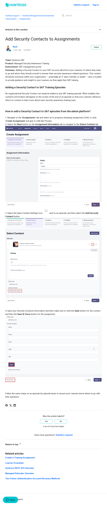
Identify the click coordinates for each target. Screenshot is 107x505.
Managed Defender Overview (19, 473)
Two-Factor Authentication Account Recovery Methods (32, 478)
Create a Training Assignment (20, 457)
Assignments (25, 19)
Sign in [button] (96, 5)
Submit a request (81, 5)
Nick (15, 47)
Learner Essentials (14, 463)
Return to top (12, 444)
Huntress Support (12, 16)
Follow (96, 47)
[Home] (15, 5)
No (61, 421)
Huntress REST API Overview (19, 468)
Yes (46, 421)
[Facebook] (6, 405)
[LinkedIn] (14, 405)
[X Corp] (10, 405)
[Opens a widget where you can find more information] (10, 500)
